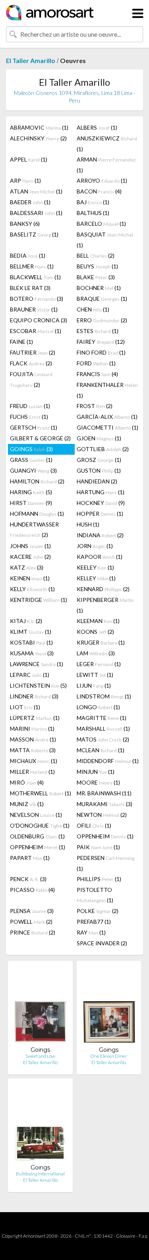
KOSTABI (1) (31, 642)
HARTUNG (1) (100, 492)
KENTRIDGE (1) (38, 599)
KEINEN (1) (30, 578)
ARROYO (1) (102, 180)
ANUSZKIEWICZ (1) (107, 143)
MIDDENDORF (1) (108, 760)
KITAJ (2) (26, 620)
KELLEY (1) (96, 578)
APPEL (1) (28, 159)
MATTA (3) (33, 750)
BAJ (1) (93, 202)
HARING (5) (31, 492)
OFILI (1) (94, 825)
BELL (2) (95, 255)
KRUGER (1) (101, 642)
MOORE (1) (98, 782)
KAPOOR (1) (99, 556)
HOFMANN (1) (37, 513)
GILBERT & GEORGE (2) (40, 438)
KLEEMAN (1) (98, 620)
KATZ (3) (26, 567)
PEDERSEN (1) (105, 863)
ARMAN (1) (106, 165)
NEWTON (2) (102, 814)
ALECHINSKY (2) (38, 138)
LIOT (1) (25, 707)
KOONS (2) (95, 631)
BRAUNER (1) (34, 309)
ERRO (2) (102, 320)
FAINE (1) (21, 341)
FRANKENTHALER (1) (107, 390)
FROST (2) (94, 405)
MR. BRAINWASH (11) (104, 793)
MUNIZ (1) (27, 804)
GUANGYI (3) (33, 470)
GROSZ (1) (99, 459)
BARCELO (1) (101, 223)
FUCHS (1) (29, 416)
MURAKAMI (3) (104, 804)
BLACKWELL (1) (35, 277)
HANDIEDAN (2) (97, 481)
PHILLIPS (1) (99, 878)
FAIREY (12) (101, 341)
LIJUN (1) (94, 685)
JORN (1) (95, 545)
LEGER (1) (99, 664)
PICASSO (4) (32, 889)
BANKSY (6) (25, 223)
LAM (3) (96, 653)
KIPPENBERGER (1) (105, 605)
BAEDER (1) (30, 202)
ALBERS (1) (97, 127)
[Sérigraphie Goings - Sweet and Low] (40, 1006)
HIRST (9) (31, 502)
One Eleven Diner (108, 1056)
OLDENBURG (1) (37, 836)
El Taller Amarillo (30, 60)
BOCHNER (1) (99, 287)
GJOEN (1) (99, 438)
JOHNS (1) (30, 545)
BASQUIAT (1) (105, 239)
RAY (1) (91, 932)
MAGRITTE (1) (101, 717)
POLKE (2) (97, 910)
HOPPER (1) (100, 513)
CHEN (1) (93, 309)
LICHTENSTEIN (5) (38, 685)
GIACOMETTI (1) (107, 427)
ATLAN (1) (36, 191)
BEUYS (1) (97, 266)
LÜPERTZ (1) (35, 717)
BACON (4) (99, 191)
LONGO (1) (98, 707)
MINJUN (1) (95, 771)
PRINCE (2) (32, 932)
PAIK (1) (98, 847)
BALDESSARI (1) (36, 212)
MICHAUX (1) (33, 760)
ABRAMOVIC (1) (39, 127)
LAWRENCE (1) (36, 664)
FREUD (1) (30, 405)
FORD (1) (96, 363)
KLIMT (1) (30, 631)
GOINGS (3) (31, 449)
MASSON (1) (33, 739)
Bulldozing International (40, 1174)
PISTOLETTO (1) (95, 894)
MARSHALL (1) (103, 728)
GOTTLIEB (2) (103, 449)
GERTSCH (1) (33, 427)
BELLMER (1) (32, 266)
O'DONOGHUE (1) (40, 825)
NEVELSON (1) (36, 814)
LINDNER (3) (34, 696)
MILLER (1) (32, 771)
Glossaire (125, 1236)
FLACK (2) (31, 363)
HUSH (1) (88, 524)
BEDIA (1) (27, 255)
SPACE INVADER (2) (102, 943)
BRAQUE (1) (102, 298)
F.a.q (143, 1236)
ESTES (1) (97, 330)
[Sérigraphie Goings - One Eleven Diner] (109, 1006)
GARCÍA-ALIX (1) (107, 416)
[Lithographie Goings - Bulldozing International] (40, 1124)
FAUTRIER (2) (32, 352)
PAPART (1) (30, 857)
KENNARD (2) (103, 589)
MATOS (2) (103, 739)
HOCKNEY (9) (101, 502)
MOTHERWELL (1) (40, 793)
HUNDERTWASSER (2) (34, 529)
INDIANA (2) (100, 535)
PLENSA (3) (32, 910)
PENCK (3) (28, 878)
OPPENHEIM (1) (105, 836)
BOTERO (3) (36, 298)
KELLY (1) (32, 589)
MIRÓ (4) (27, 782)
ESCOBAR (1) (35, 330)
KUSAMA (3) (32, 653)
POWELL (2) (31, 921)
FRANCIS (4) (97, 374)
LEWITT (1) (95, 674)
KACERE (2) (30, 556)
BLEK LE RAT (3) (30, 287)
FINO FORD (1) (101, 352)
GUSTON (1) (99, 470)
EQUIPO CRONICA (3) (38, 320)
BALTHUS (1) (93, 212)
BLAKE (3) (96, 277)
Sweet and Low (40, 1056)
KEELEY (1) (95, 567)
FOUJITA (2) (31, 379)
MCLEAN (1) (100, 750)
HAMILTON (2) (37, 481)
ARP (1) (25, 180)
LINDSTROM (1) (104, 696)
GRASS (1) (31, 459)
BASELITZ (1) (34, 234)
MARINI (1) (32, 728)
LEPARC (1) (29, 674)
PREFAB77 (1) (94, 921)
